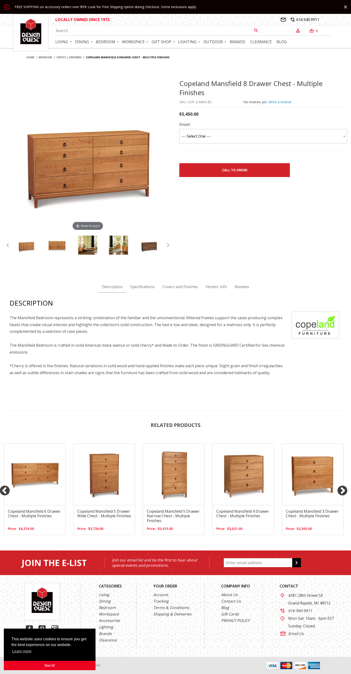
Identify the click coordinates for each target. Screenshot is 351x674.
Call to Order (234, 170)
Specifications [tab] (142, 286)
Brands (105, 633)
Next (342, 491)
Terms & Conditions (171, 607)
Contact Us (231, 601)
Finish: (185, 124)
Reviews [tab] (242, 286)
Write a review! (279, 102)
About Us (229, 594)
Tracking (161, 601)
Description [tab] (112, 286)
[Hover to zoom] (87, 154)
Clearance (108, 640)
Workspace (109, 614)
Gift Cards (230, 614)
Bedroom (107, 607)
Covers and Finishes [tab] (180, 286)
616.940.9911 (305, 19)
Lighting (106, 627)
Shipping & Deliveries (172, 614)
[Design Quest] (30, 32)
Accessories (109, 620)
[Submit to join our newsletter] (296, 562)
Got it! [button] (50, 665)
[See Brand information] (315, 324)
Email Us (292, 633)
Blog (225, 607)
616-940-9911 (296, 610)
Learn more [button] (22, 651)
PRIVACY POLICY (235, 620)
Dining (105, 601)
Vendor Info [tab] (216, 286)
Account (160, 594)
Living (104, 594)
